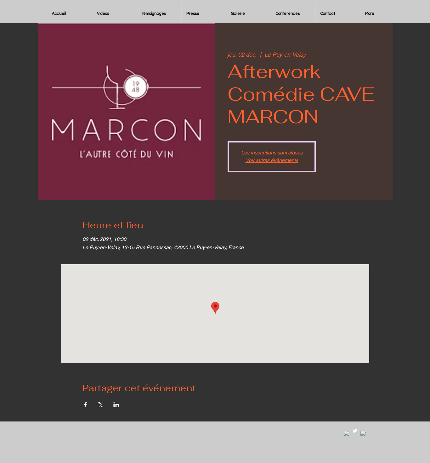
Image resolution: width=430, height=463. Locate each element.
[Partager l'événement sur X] (101, 404)
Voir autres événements (272, 160)
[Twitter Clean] (355, 430)
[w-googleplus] (363, 433)
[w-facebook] (346, 433)
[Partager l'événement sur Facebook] (85, 404)
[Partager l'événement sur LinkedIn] (116, 404)
